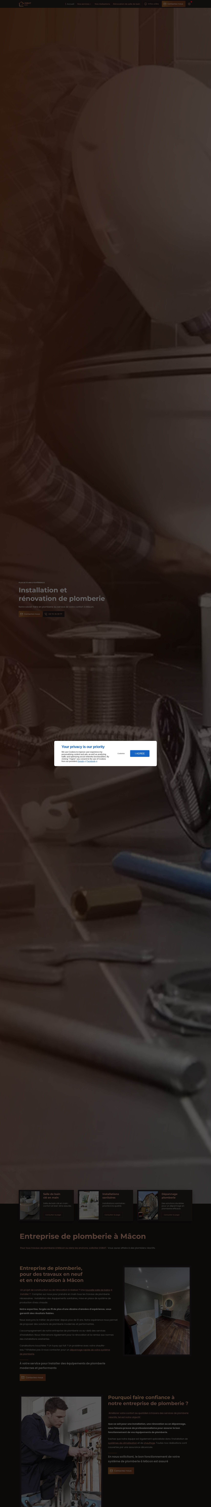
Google (81, 761)
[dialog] (105, 753)
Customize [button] (121, 753)
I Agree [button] (140, 753)
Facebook (91, 761)
